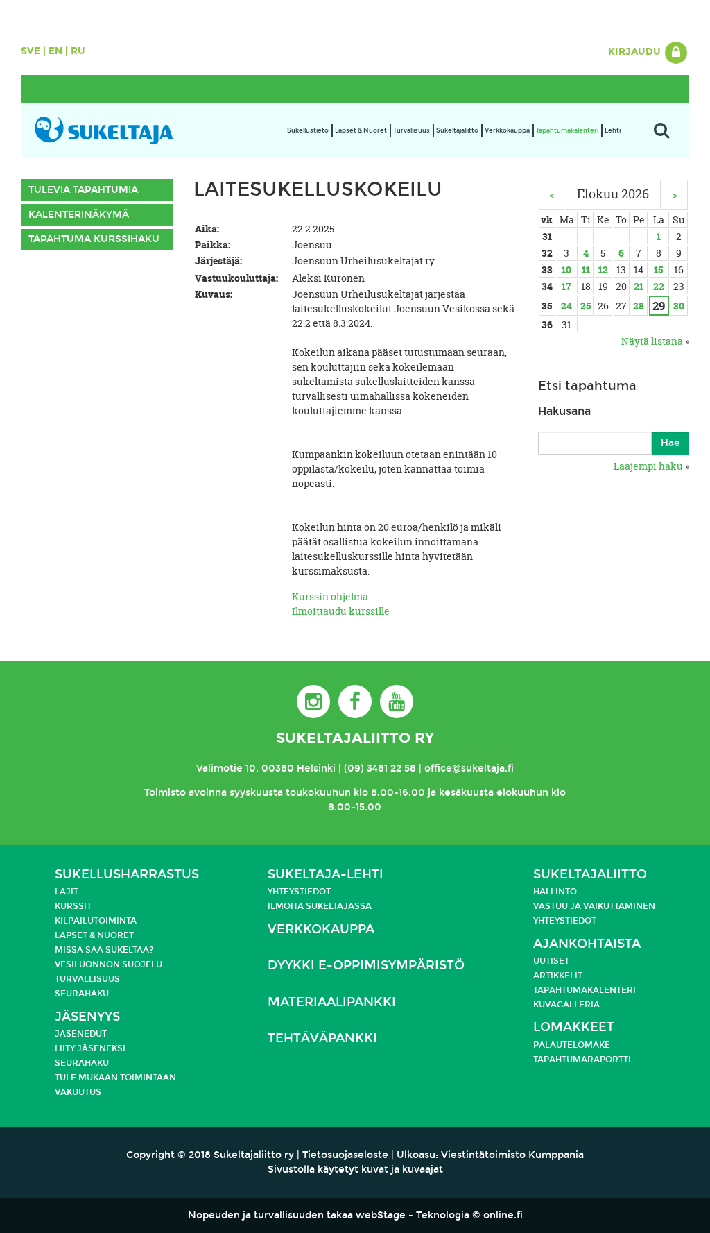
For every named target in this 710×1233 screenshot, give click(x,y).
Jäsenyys (87, 1017)
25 (585, 305)
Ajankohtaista (587, 944)
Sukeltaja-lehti (325, 874)
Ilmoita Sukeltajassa (320, 906)
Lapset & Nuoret (361, 130)
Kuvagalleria (566, 1005)
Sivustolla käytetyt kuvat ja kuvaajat (355, 1169)
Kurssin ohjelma (330, 596)
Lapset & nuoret (94, 935)
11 (586, 269)
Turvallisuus (411, 130)
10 (566, 269)
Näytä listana (652, 341)
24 (566, 305)
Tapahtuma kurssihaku (93, 239)
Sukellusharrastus (127, 874)
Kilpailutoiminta (96, 921)
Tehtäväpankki (322, 1038)
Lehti (613, 130)
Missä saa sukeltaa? (104, 950)
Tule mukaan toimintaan (115, 1077)
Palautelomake (571, 1045)
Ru (78, 51)
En (55, 51)
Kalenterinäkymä (78, 215)
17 (566, 286)
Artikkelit (557, 975)
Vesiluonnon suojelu (108, 964)
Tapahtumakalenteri (567, 130)
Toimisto (165, 793)
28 (638, 305)
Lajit (66, 891)
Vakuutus (78, 1092)
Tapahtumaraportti (582, 1059)
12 (603, 269)
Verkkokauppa (507, 130)
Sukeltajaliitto (457, 130)
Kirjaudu (636, 52)
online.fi (503, 1215)
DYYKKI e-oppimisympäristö (366, 965)
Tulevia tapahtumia (83, 190)
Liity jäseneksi (90, 1048)
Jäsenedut (81, 1034)
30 (678, 305)
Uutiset (551, 961)
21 (638, 286)
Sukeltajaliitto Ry (355, 738)
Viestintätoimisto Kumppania (512, 1155)
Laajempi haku (648, 466)
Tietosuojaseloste (345, 1155)
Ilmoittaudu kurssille (341, 611)
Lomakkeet (573, 1027)
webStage (381, 1215)
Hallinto (555, 891)
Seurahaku (82, 993)
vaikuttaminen (619, 906)
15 (658, 269)
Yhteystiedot (299, 891)
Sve (30, 51)
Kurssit (73, 906)
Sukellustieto (308, 130)
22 (658, 286)
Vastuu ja (558, 906)
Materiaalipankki (332, 1002)
